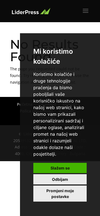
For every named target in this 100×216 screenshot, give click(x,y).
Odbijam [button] (60, 179)
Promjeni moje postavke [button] (60, 193)
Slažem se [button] (60, 168)
